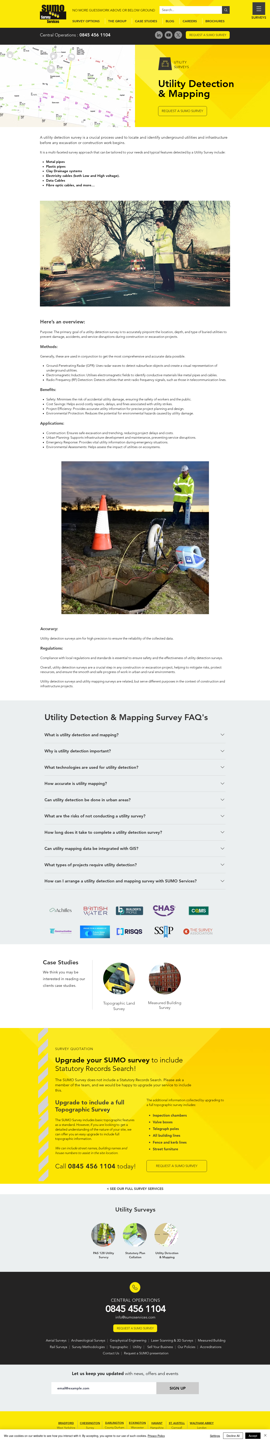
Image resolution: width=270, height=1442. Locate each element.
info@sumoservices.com (135, 1317)
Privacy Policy (156, 1436)
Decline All (233, 1436)
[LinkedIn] (159, 35)
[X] (178, 35)
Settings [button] (215, 1436)
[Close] (265, 1436)
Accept (253, 1436)
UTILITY (180, 62)
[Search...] (226, 10)
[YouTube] (168, 35)
